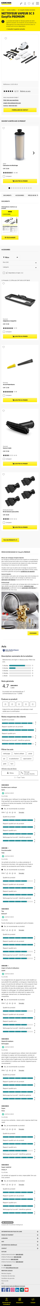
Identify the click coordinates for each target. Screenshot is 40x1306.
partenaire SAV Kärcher (8, 580)
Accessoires (19, 195)
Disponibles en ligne (15, 273)
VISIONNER (33, 633)
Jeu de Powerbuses (9, 384)
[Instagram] (13, 1290)
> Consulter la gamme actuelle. (15, 29)
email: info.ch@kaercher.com (12, 103)
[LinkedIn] (17, 1290)
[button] (9, 188)
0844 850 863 (19, 1254)
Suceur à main (7, 448)
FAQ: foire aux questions (10, 100)
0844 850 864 (14, 1259)
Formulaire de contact (20, 110)
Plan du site (4, 1281)
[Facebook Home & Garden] (3, 1290)
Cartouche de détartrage (10, 165)
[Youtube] (26, 1290)
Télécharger (10, 237)
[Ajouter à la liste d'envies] (6, 38)
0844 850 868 (17, 1257)
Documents (7, 195)
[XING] (22, 1290)
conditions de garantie (27, 571)
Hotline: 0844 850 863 (10, 106)
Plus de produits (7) (10, 540)
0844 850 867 (19, 1262)
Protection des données (8, 1276)
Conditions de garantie (7, 1278)
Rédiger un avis (25, 91)
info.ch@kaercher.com (12, 1267)
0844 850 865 (7, 1265)
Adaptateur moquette (9, 321)
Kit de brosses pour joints (11, 512)
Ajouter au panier (21, 181)
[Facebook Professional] (8, 1290)
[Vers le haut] (35, 1302)
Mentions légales (6, 1273)
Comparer (9, 176)
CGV (2, 1283)
